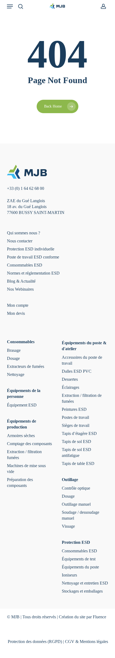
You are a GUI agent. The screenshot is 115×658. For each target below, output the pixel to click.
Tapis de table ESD (78, 463)
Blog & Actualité (21, 281)
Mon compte (17, 305)
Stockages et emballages (82, 591)
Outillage (70, 479)
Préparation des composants (20, 482)
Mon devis (16, 313)
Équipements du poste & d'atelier (84, 346)
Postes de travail (75, 417)
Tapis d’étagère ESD (79, 433)
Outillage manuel (76, 504)
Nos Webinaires (20, 289)
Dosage (13, 358)
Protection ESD (76, 542)
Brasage (14, 350)
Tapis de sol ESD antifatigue (76, 452)
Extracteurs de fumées (25, 366)
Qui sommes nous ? (23, 233)
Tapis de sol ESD (76, 441)
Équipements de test (78, 559)
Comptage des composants (29, 443)
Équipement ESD (22, 405)
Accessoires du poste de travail (82, 360)
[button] (10, 6)
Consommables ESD (24, 265)
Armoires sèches (21, 435)
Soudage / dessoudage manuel (80, 515)
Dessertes (70, 379)
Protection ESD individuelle (30, 249)
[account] (102, 6)
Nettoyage (15, 374)
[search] (21, 6)
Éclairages (70, 387)
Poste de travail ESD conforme (33, 257)
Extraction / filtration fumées (24, 454)
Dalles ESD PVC (76, 371)
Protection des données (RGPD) (35, 641)
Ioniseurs (69, 575)
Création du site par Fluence (82, 617)
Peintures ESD (74, 409)
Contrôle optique (76, 488)
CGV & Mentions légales (86, 641)
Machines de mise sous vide (26, 468)
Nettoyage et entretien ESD (85, 583)
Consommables (20, 341)
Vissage (68, 526)
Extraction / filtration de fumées (82, 398)
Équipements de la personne (23, 393)
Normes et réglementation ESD (33, 273)
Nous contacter (19, 241)
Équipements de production (21, 424)
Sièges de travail (75, 425)
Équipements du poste (80, 567)
